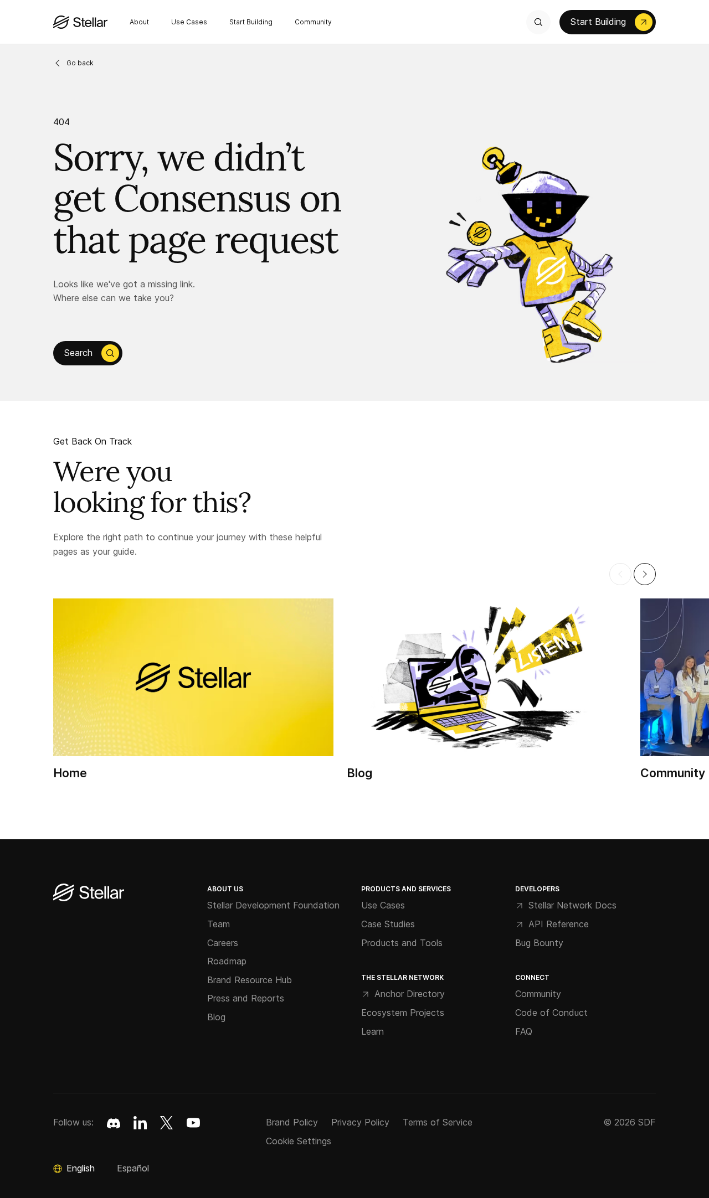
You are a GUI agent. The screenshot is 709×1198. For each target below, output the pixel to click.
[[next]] (645, 574)
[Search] (538, 22)
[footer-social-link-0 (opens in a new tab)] (113, 1122)
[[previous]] (620, 574)
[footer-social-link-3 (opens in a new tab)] (193, 1122)
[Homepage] (88, 893)
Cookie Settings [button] (298, 1141)
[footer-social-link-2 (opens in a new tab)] (166, 1122)
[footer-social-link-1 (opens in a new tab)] (140, 1122)
